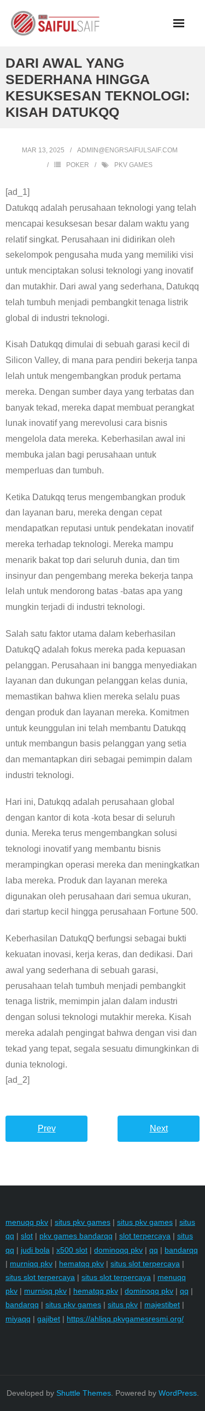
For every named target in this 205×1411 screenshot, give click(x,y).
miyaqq (18, 1318)
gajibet (48, 1318)
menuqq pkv (26, 1222)
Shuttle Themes (83, 1393)
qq (153, 1250)
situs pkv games (82, 1222)
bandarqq (181, 1250)
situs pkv (123, 1304)
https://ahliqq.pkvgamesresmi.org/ (125, 1318)
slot (27, 1235)
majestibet (162, 1304)
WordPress (178, 1393)
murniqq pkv (31, 1263)
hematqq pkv (81, 1263)
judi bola (35, 1250)
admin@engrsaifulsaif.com (127, 150)
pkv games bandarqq (76, 1235)
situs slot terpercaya (145, 1263)
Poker (77, 165)
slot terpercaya (145, 1235)
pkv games (133, 165)
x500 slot (71, 1250)
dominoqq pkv (118, 1250)
